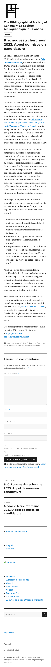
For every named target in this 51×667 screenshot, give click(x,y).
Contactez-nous (11, 650)
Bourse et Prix (12, 593)
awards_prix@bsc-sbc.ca (33, 306)
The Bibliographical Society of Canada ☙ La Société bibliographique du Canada (25, 26)
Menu (7, 34)
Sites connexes (13, 596)
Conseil (9, 583)
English (9, 545)
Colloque (10, 590)
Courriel (9, 422)
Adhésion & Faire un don (17, 580)
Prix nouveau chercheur (30, 345)
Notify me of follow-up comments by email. (20, 448)
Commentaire (11, 374)
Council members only (16, 531)
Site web (8, 433)
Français (10, 549)
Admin (10, 343)
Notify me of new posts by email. (16, 455)
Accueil (7, 644)
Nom (7, 410)
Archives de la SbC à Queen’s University (24, 600)
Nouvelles (32, 343)
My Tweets (9, 632)
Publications (12, 586)
